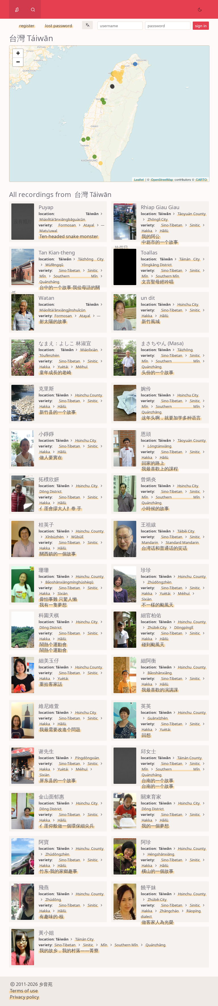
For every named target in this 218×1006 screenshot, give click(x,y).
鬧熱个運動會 (53, 644)
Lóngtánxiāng (159, 446)
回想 (146, 735)
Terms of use (24, 991)
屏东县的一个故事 (57, 780)
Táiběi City (185, 531)
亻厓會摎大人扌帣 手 (60, 508)
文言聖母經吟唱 (157, 282)
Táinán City (189, 259)
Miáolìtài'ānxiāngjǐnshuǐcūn (62, 310)
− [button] (18, 61)
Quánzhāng (49, 281)
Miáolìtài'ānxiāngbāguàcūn (62, 219)
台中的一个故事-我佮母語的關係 (55, 290)
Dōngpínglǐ (183, 627)
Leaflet (139, 179)
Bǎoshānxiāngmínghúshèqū (69, 582)
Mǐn (42, 276)
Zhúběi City (157, 627)
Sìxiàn (63, 593)
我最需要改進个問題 (59, 729)
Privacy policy (24, 997)
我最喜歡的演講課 (160, 690)
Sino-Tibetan (171, 225)
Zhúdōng (53, 899)
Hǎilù (164, 230)
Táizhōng (185, 349)
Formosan (67, 225)
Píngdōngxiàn (87, 757)
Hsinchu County (88, 395)
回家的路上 (153, 463)
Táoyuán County (192, 213)
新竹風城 (151, 321)
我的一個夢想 (155, 826)
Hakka (147, 230)
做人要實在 (50, 457)
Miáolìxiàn (89, 349)
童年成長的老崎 (55, 372)
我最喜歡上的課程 (160, 469)
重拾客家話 (50, 684)
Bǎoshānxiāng (160, 672)
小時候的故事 (155, 508)
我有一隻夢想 (53, 605)
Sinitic (195, 225)
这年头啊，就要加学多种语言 (171, 418)
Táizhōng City (91, 259)
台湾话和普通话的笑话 (164, 548)
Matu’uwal (48, 230)
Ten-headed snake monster (68, 236)
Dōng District (50, 491)
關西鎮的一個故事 (57, 554)
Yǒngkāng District (157, 264)
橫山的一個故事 (157, 871)
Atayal (88, 225)
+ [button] (18, 53)
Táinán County (189, 757)
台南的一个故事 (157, 780)
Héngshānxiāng (161, 854)
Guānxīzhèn (158, 718)
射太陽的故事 (53, 321)
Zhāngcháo (169, 910)
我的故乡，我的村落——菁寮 (68, 950)
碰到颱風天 (153, 644)
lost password (58, 25)
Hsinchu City (187, 304)
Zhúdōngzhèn (159, 582)
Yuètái (63, 366)
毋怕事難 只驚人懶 (58, 599)
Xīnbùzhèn (54, 536)
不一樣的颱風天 (157, 605)
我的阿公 (151, 236)
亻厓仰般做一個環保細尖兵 (66, 826)
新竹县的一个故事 (57, 412)
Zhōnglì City (158, 219)
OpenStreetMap (162, 179)
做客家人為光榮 (157, 922)
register (26, 25)
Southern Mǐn (76, 276)
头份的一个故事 (157, 372)
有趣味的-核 (51, 916)
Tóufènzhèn (49, 355)
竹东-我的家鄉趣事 (58, 871)
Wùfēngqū (54, 264)
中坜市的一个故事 (160, 242)
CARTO (201, 179)
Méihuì (81, 366)
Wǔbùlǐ (77, 536)
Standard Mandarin (182, 542)
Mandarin (150, 542)
